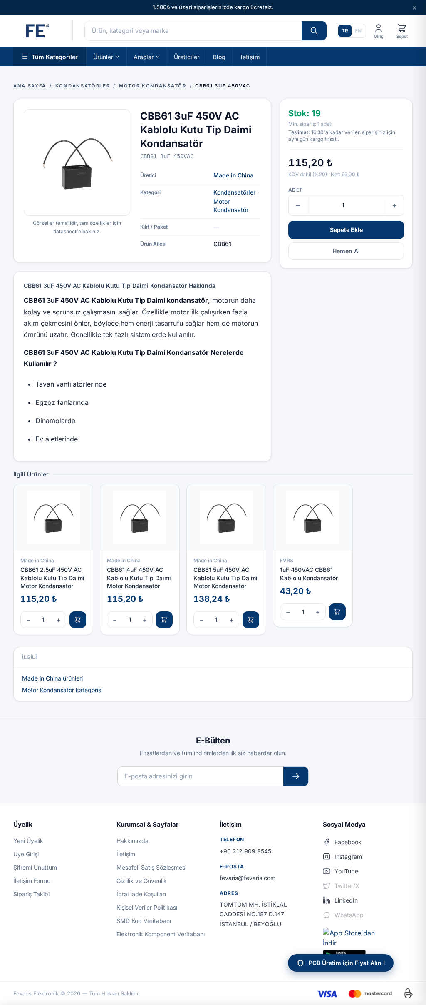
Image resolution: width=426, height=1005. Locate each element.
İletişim (249, 56)
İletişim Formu (31, 880)
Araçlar (144, 56)
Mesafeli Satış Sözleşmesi (151, 867)
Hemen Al (346, 250)
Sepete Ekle (346, 229)
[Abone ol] (295, 776)
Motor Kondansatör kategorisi (62, 689)
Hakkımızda (132, 840)
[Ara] (314, 30)
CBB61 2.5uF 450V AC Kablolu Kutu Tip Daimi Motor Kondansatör (52, 577)
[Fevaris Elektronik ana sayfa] (37, 30)
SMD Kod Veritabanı (143, 920)
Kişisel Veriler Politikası (146, 907)
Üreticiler (186, 56)
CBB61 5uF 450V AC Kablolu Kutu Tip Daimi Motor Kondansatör (225, 577)
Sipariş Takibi (31, 894)
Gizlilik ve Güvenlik (141, 880)
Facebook (348, 841)
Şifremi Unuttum (35, 867)
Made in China (233, 175)
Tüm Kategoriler (55, 56)
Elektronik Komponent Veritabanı (160, 934)
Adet (295, 190)
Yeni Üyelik (28, 840)
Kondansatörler (234, 192)
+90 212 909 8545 (245, 851)
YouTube (346, 871)
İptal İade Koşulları (141, 894)
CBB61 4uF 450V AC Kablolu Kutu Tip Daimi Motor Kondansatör (139, 577)
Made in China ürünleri (52, 678)
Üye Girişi (26, 854)
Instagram (348, 856)
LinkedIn (346, 900)
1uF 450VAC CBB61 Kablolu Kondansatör (309, 573)
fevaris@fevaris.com (247, 877)
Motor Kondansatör (230, 205)
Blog (219, 56)
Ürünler (103, 56)
